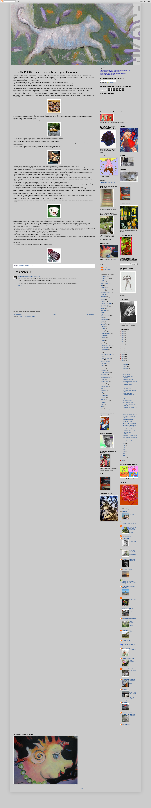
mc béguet (124, 702)
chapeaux (103, 296)
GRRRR (103, 326)
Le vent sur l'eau (132, 670)
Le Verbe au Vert (126, 640)
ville (102, 408)
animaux (103, 282)
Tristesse (124, 645)
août (124, 443)
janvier (124, 457)
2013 (123, 352)
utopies (103, 402)
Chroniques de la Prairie (128, 669)
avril (124, 451)
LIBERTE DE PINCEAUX (128, 658)
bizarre (103, 290)
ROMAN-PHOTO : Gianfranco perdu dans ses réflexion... (130, 382)
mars (124, 453)
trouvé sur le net (105, 401)
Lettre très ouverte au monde (128, 642)
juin (124, 447)
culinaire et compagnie (106, 303)
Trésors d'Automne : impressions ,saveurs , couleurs (129, 395)
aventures (103, 287)
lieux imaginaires (105, 347)
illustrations (104, 332)
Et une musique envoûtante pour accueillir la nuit (129, 426)
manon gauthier (126, 648)
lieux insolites (104, 349)
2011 (123, 356)
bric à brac (103, 294)
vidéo (102, 404)
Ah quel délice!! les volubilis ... (130, 423)
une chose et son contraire (128, 644)
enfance (103, 308)
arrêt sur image (104, 283)
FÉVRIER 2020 (132, 599)
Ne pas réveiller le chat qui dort (130, 398)
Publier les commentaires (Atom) (27, 316)
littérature (103, 351)
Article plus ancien (90, 314)
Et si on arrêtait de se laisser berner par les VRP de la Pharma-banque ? (129, 582)
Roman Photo (21, 266)
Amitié (102, 280)
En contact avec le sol (128, 370)
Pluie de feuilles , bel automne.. (128, 377)
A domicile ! (131, 570)
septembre (125, 368)
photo (102, 379)
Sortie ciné (125, 372)
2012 (123, 354)
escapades (104, 310)
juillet (124, 445)
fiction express (104, 319)
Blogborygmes (125, 580)
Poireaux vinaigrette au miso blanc (129, 523)
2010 (123, 358)
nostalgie (103, 368)
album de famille (105, 278)
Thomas (105, 267)
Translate (111, 82)
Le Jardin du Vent (126, 630)
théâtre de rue (104, 395)
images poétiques (105, 333)
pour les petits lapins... (128, 421)
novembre (125, 364)
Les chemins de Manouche (128, 559)
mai (124, 449)
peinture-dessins (105, 372)
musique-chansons (105, 361)
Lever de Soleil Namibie (128, 402)
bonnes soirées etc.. (106, 292)
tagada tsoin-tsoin (105, 392)
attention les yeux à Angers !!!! (130, 414)
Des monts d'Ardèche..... (128, 608)
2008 (123, 460)
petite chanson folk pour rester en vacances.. (130, 438)
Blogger (82, 788)
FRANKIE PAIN (125, 538)
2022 (123, 333)
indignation (104, 335)
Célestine (124, 511)
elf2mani (124, 549)
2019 (123, 339)
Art (102, 285)
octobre (125, 366)
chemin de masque (126, 536)
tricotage (103, 397)
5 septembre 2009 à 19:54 (33, 276)
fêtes (102, 317)
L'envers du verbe (126, 526)
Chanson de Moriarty (128, 379)
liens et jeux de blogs (106, 345)
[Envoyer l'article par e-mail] (32, 265)
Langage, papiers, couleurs (128, 679)
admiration (103, 276)
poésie (103, 383)
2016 (123, 346)
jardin (102, 342)
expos (102, 314)
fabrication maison (105, 315)
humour (103, 330)
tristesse (103, 399)
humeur (103, 328)
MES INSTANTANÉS (127, 569)
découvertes (104, 305)
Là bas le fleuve (132, 649)
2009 (123, 360)
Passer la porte (126, 374)
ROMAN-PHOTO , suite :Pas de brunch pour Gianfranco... (129, 432)
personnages (104, 374)
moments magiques (106, 358)
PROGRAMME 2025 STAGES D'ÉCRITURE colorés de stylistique (132, 530)
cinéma (103, 299)
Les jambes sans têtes (128, 441)
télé (102, 393)
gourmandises (104, 324)
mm (102, 356)
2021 (123, 335)
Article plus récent (18, 314)
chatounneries (104, 298)
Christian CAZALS (22, 276)
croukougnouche (107, 269)
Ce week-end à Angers (128, 419)
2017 (123, 344)
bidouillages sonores (106, 289)
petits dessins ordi (105, 377)
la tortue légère (126, 724)
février (124, 455)
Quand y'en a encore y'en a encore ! (132, 682)
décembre (125, 362)
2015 (123, 348)
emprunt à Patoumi (127, 429)
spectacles (103, 390)
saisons (103, 388)
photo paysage (104, 381)
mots (102, 360)
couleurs (103, 301)
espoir (102, 312)
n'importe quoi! (104, 363)
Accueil (54, 314)
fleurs (102, 321)
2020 (123, 337)
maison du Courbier (106, 354)
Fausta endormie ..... (127, 400)
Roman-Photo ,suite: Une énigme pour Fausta (129, 411)
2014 (123, 350)
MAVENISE (124, 689)
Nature (103, 365)
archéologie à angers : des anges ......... (129, 417)
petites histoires (105, 376)
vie (102, 406)
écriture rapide (104, 306)
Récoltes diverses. (127, 388)
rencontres (103, 385)
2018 (123, 341)
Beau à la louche (126, 522)
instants (103, 337)
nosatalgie (103, 367)
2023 (123, 331)
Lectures (103, 343)
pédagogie (103, 370)
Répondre (20, 285)
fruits (102, 323)
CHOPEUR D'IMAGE (127, 598)
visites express (104, 409)
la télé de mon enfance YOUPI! (130, 435)
